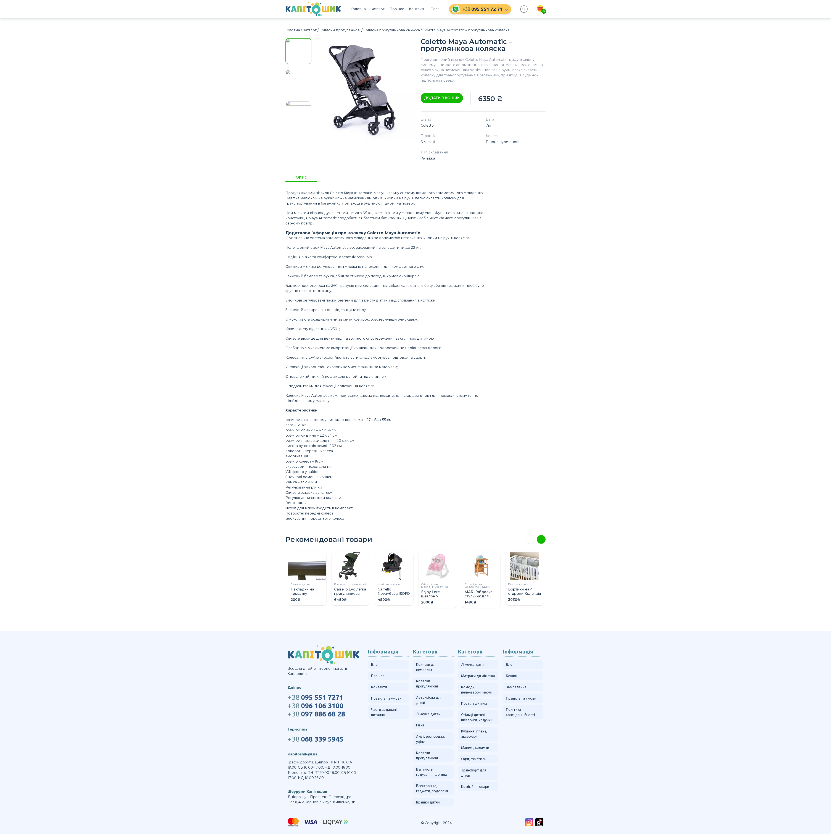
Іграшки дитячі (428, 802)
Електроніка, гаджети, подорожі (432, 788)
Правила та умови (386, 698)
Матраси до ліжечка (478, 676)
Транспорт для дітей (473, 772)
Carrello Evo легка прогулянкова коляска (350, 593)
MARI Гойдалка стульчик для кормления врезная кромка (479, 598)
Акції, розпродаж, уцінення (431, 739)
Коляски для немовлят (426, 667)
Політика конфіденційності (520, 712)
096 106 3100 (315, 706)
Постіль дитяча (518, 584)
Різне (420, 725)
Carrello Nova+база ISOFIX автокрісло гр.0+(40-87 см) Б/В (394, 595)
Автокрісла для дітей (429, 700)
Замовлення (516, 687)
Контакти (417, 9)
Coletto (427, 125)
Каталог (378, 9)
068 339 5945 (315, 739)
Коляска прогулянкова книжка (391, 30)
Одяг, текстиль (473, 759)
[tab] (301, 178)
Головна (358, 9)
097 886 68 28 (316, 714)
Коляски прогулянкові (340, 30)
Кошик (511, 676)
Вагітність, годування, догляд (431, 771)
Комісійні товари (389, 584)
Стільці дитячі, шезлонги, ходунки (434, 585)
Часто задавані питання (384, 712)
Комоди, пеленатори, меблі (476, 689)
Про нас (397, 9)
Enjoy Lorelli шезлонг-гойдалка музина (437, 596)
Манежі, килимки (475, 748)
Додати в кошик (441, 98)
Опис (301, 177)
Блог (435, 9)
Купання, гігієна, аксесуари (474, 733)
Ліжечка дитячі (300, 584)
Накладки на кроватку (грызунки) (302, 593)
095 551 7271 (315, 697)
